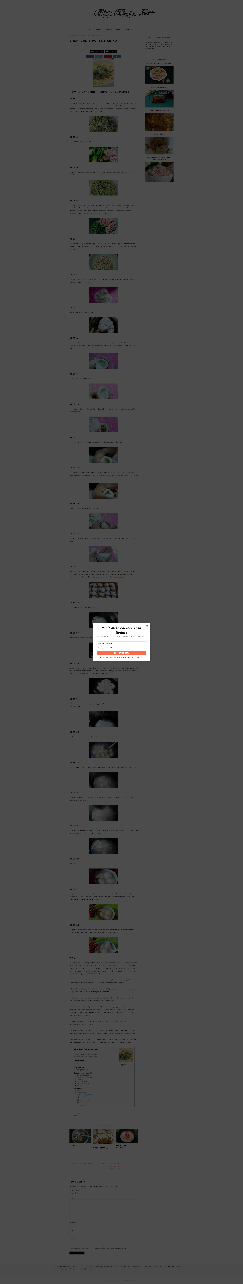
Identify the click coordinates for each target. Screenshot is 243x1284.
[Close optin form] (147, 626)
